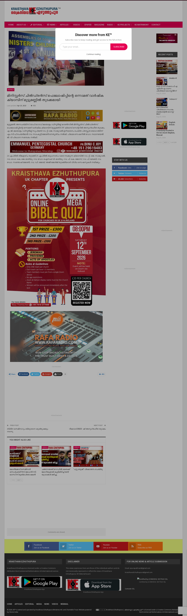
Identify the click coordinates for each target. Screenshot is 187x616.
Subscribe (118, 46)
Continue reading (93, 54)
